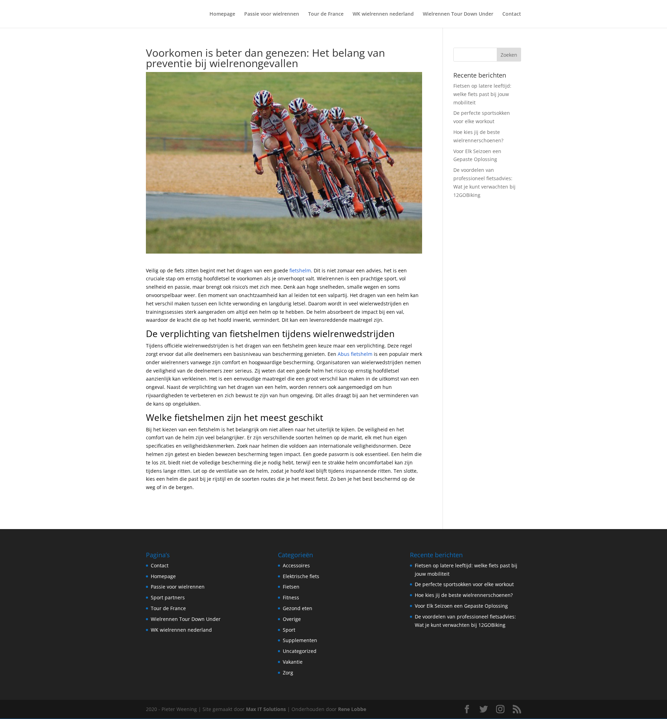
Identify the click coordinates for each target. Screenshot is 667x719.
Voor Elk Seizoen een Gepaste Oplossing (461, 605)
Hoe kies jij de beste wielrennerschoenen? (464, 595)
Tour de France (326, 14)
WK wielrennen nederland (383, 14)
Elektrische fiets (301, 576)
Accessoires (296, 565)
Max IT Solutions (266, 709)
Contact (511, 14)
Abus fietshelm (355, 354)
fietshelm (300, 270)
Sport (289, 629)
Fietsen (291, 586)
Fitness (291, 597)
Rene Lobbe (352, 709)
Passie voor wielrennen (271, 14)
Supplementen (300, 640)
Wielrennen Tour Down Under (458, 14)
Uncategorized (299, 651)
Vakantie (293, 661)
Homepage (222, 14)
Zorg (288, 672)
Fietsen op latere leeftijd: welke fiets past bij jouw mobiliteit (482, 94)
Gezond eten (297, 608)
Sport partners (168, 597)
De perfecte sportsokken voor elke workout (464, 584)
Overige (292, 619)
